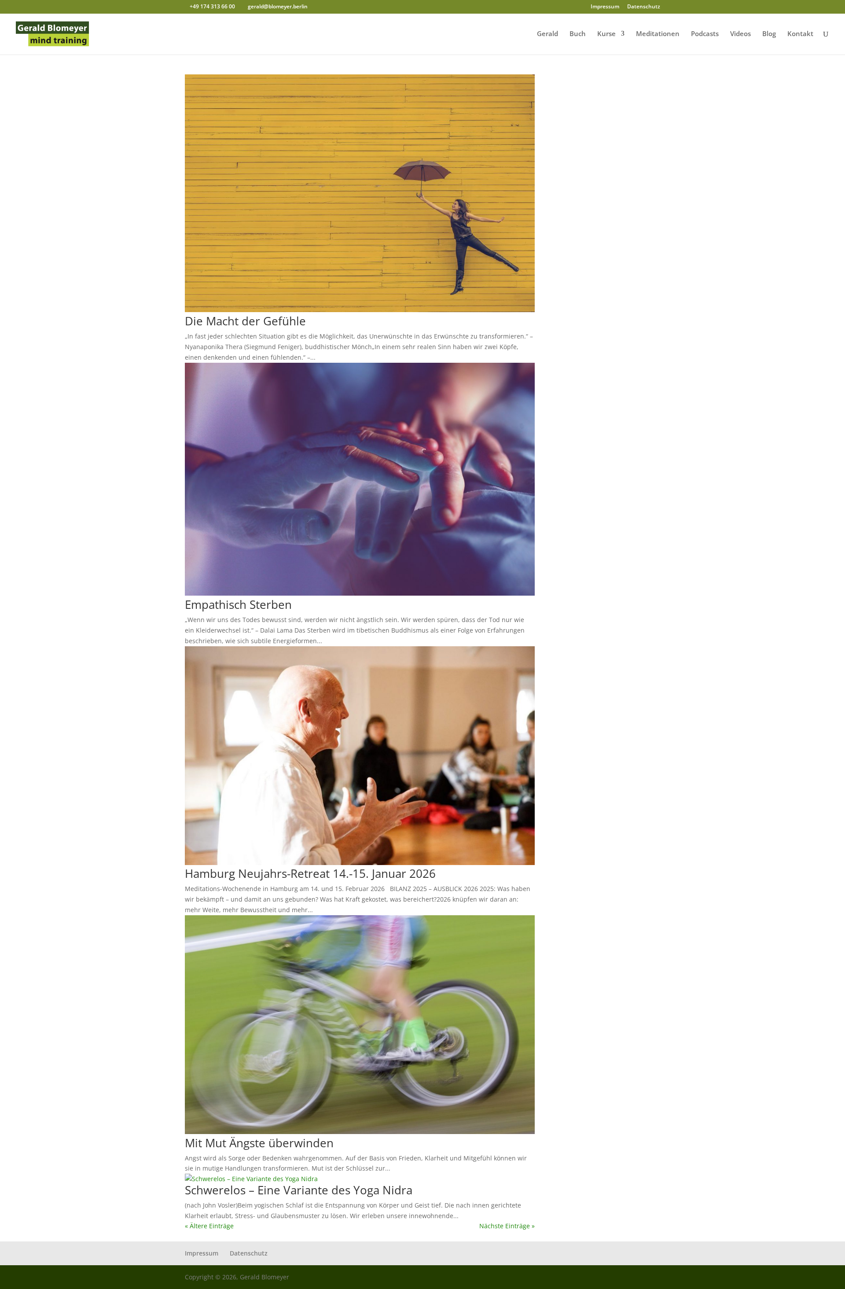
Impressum (605, 7)
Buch (577, 34)
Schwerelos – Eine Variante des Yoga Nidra (298, 1190)
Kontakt (800, 34)
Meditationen (658, 34)
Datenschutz (643, 7)
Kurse (606, 34)
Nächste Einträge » (507, 1226)
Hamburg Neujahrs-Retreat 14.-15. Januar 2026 (310, 873)
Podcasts (705, 34)
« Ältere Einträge (209, 1226)
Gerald (547, 34)
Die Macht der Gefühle (245, 321)
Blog (769, 34)
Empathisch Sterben (238, 604)
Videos (740, 34)
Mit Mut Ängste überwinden (259, 1143)
